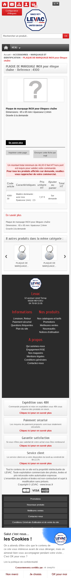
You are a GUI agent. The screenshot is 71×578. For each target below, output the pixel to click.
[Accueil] (4, 4)
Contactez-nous (35, 363)
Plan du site (22, 328)
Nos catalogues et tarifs (49, 318)
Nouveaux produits (35, 505)
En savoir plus (16, 142)
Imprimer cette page (18, 152)
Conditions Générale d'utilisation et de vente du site (35, 522)
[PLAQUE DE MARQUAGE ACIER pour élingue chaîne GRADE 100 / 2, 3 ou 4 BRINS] (49, 252)
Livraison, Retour (22, 318)
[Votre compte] (26, 4)
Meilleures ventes (49, 325)
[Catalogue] (19, 4)
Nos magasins (35, 353)
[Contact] (12, 4)
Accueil (7, 55)
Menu (14, 47)
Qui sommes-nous (35, 346)
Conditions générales (35, 360)
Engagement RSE (35, 349)
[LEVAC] (35, 20)
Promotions (49, 322)
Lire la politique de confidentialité (21, 562)
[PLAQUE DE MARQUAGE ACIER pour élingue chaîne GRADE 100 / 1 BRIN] (21, 252)
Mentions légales (35, 356)
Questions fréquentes (22, 325)
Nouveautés (49, 328)
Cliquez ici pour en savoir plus (36, 413)
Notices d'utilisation (49, 332)
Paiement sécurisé (22, 322)
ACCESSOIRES (20, 55)
